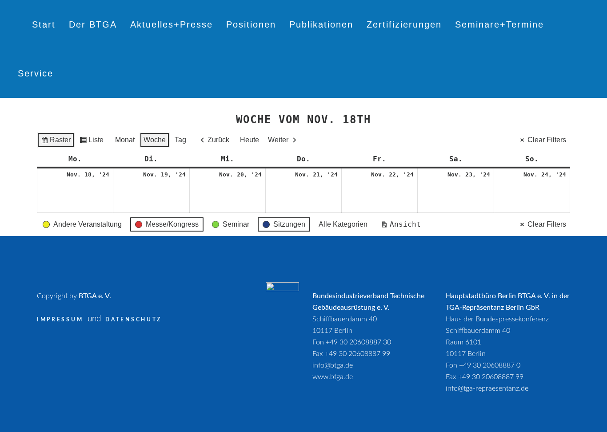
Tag (180, 140)
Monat (125, 140)
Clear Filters (546, 140)
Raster (55, 142)
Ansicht (402, 226)
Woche (155, 140)
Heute (249, 140)
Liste (91, 142)
